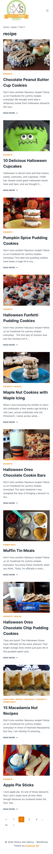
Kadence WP (32, 845)
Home (6, 27)
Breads (19, 699)
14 (6, 825)
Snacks (18, 387)
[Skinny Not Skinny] (16, 10)
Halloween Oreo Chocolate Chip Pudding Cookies (25, 628)
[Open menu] (47, 10)
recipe (14, 27)
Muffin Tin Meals (19, 550)
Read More (9, 113)
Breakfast (29, 699)
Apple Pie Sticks (18, 785)
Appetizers (8, 699)
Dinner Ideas (9, 545)
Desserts (8, 74)
